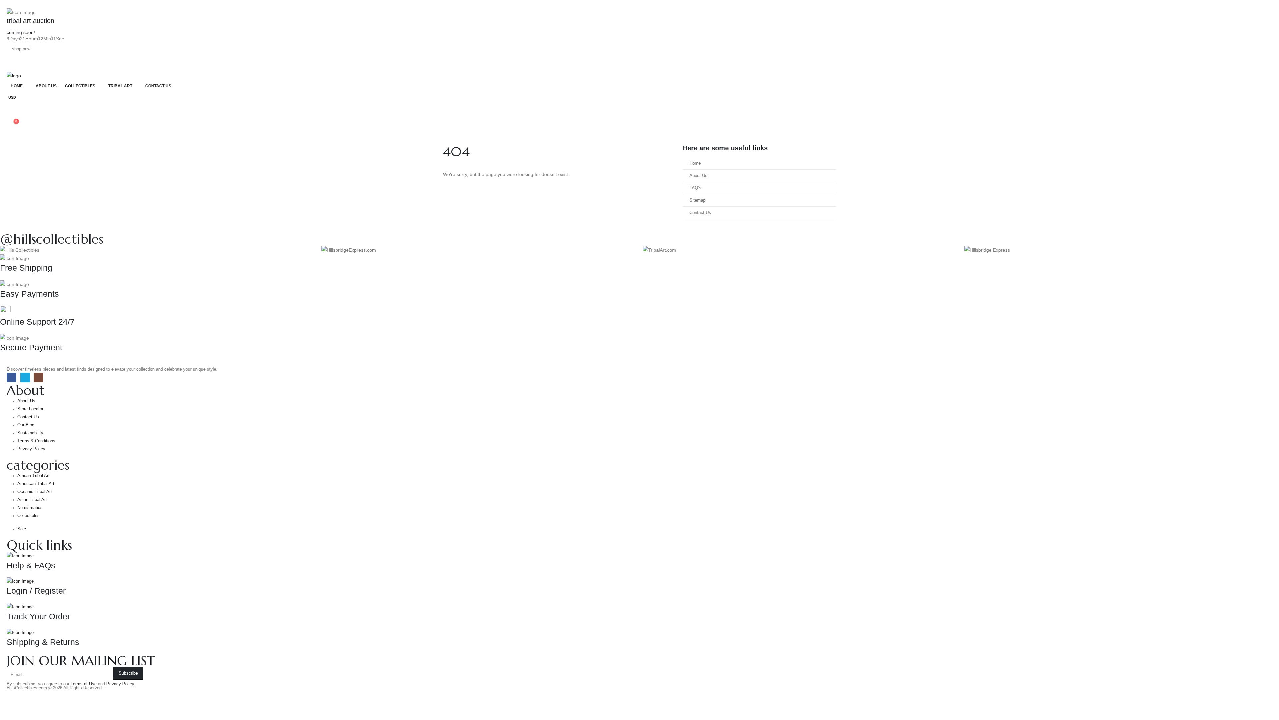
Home (17, 86)
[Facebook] (11, 377)
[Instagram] (38, 377)
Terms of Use (84, 684)
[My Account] (12, 115)
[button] (12, 107)
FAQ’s (695, 188)
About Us (46, 86)
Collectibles (80, 86)
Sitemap (697, 200)
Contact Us (158, 86)
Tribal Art (120, 86)
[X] (25, 377)
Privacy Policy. (120, 684)
